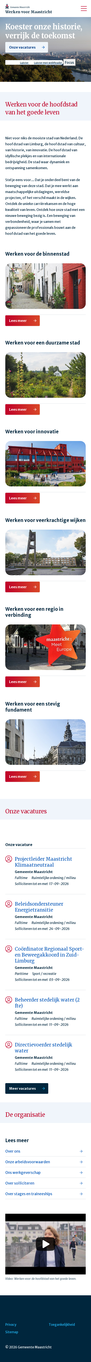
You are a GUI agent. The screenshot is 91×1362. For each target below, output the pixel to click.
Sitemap (11, 1332)
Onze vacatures (22, 47)
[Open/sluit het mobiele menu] (84, 8)
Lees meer (18, 321)
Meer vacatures (22, 1088)
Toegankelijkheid (62, 1325)
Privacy (10, 1325)
